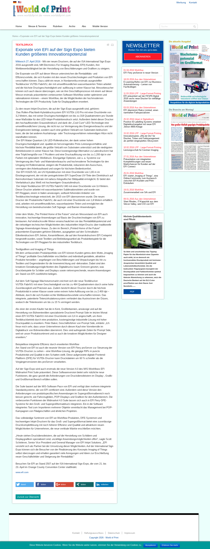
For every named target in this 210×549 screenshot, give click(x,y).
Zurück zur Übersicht (28, 497)
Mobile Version (100, 26)
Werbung (181, 2)
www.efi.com (22, 472)
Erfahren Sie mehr (170, 545)
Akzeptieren (150, 545)
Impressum (129, 533)
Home (19, 26)
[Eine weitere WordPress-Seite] (42, 11)
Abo (84, 26)
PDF (132, 291)
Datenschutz (114, 533)
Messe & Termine (37, 26)
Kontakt (193, 2)
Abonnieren (143, 56)
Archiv (72, 26)
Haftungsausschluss (94, 533)
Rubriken (57, 26)
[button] (25, 484)
